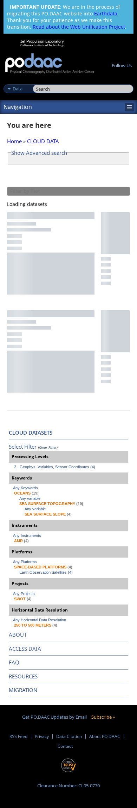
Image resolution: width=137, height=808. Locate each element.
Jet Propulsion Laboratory (42, 41)
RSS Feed (18, 736)
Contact (65, 746)
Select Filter (23, 446)
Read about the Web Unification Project (79, 26)
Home (14, 141)
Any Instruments (27, 535)
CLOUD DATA (43, 141)
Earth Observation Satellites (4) (46, 572)
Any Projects (24, 594)
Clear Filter (48, 447)
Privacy (42, 736)
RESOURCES (23, 676)
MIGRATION (23, 689)
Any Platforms (25, 562)
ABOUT (18, 634)
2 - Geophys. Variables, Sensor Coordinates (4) (54, 467)
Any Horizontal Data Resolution (39, 620)
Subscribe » (103, 717)
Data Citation (69, 736)
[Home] (49, 64)
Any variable (29, 498)
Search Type (17, 81)
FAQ (14, 662)
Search (40, 81)
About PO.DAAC (104, 736)
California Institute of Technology (42, 45)
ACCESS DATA (25, 648)
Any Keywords (25, 488)
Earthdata (105, 13)
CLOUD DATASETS (30, 432)
